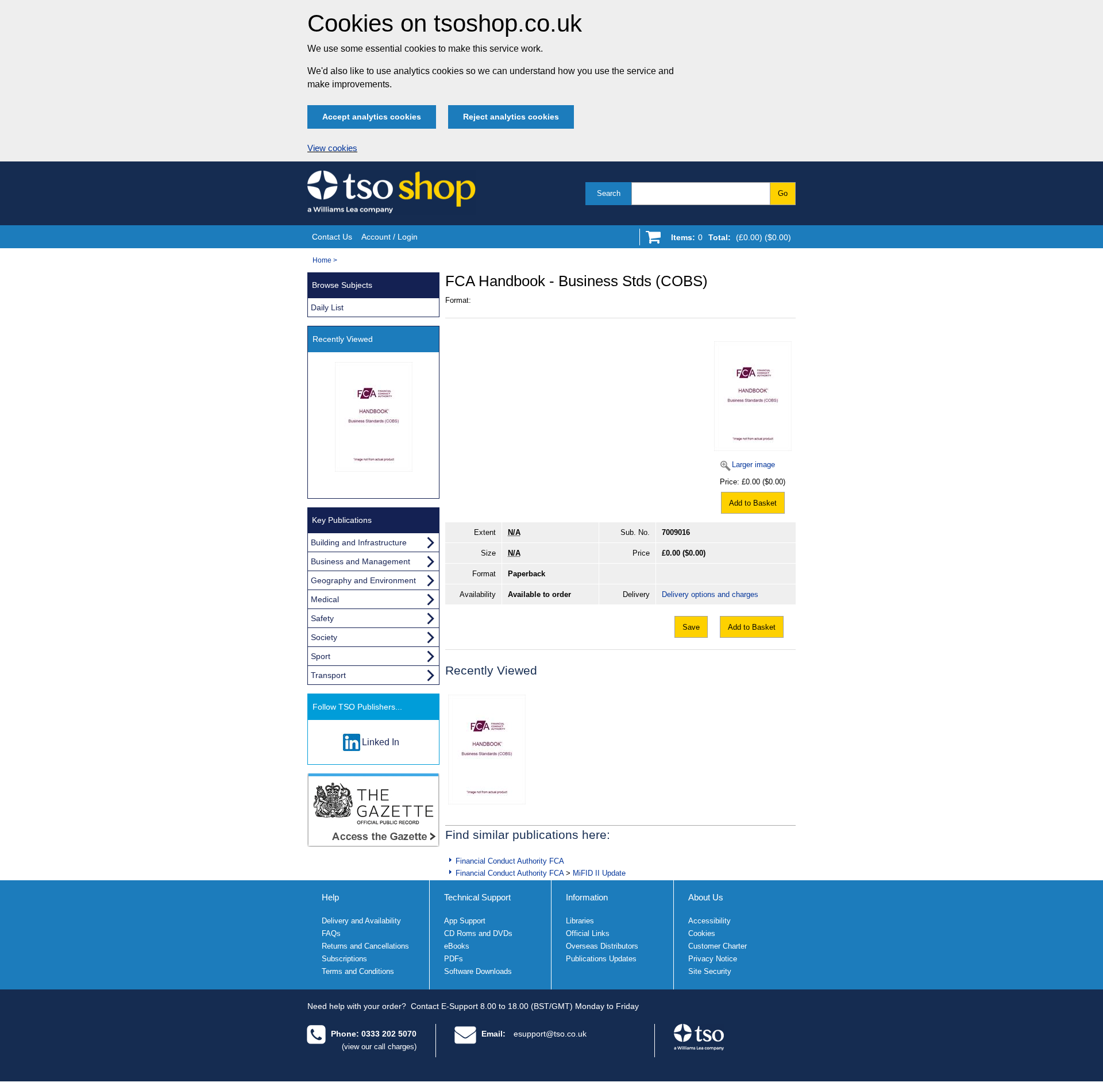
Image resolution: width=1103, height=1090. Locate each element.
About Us (705, 897)
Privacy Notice (712, 958)
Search (608, 193)
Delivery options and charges (710, 594)
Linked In (380, 742)
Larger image (753, 464)
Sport (320, 656)
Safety (322, 618)
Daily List (327, 307)
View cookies (332, 148)
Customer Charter (717, 946)
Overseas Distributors (602, 946)
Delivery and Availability (361, 920)
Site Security (709, 971)
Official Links (588, 933)
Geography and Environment (363, 580)
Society (324, 637)
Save (691, 627)
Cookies (701, 933)
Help (330, 897)
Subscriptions (344, 958)
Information (587, 897)
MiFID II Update (599, 873)
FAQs (331, 933)
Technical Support (477, 897)
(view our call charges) (379, 1046)
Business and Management (360, 561)
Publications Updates (601, 958)
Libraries (580, 920)
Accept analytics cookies (371, 116)
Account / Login (389, 236)
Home (322, 260)
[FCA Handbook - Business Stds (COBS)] (487, 749)
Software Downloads (478, 971)
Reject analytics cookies (511, 116)
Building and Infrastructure (359, 542)
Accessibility (709, 920)
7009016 (676, 532)
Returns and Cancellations (365, 946)
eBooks (456, 946)
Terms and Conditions (358, 971)
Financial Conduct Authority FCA (510, 861)
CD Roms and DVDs (478, 933)
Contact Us (332, 236)
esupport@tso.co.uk (550, 1033)
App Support (464, 920)
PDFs (453, 958)
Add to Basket (753, 503)
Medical (325, 599)
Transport (328, 675)
